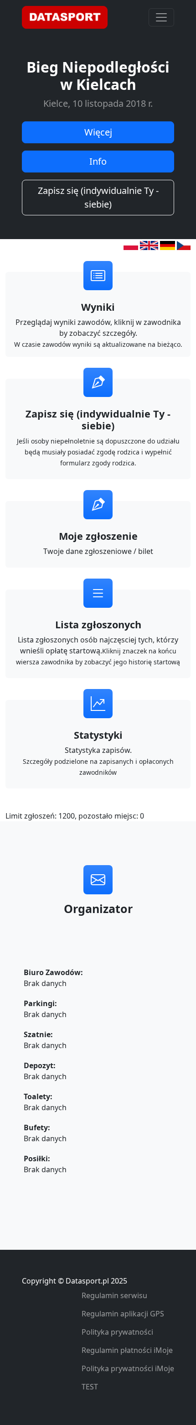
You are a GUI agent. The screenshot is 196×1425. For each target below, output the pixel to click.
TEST (90, 1387)
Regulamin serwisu (114, 1295)
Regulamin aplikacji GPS (123, 1314)
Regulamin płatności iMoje (127, 1350)
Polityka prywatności (117, 1332)
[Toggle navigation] (161, 17)
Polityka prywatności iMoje (128, 1368)
